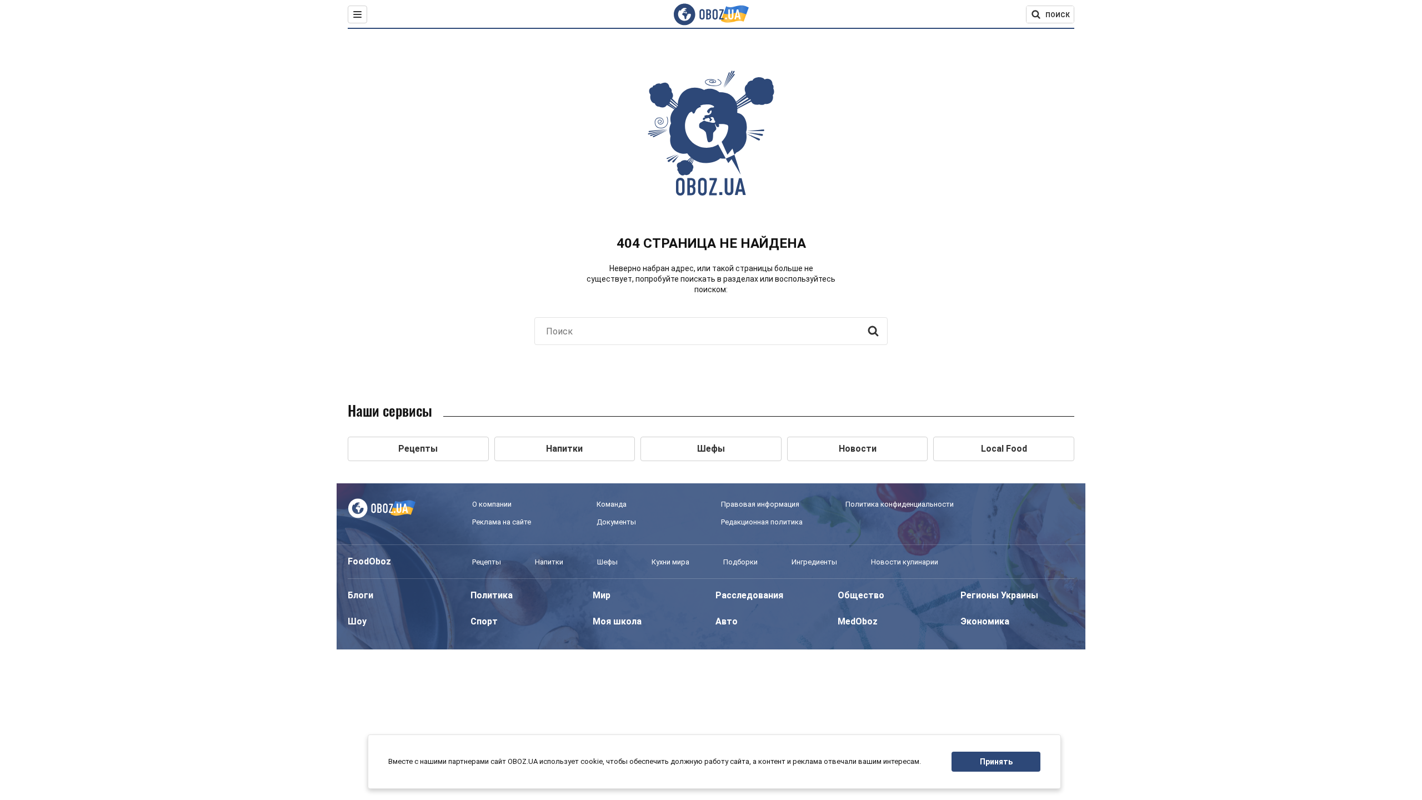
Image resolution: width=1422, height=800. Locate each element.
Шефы (607, 562)
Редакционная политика (762, 522)
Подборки (740, 562)
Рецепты (486, 562)
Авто (726, 621)
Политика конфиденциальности (899, 504)
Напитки (549, 562)
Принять (996, 761)
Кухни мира (670, 562)
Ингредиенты (814, 562)
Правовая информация (760, 504)
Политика (491, 595)
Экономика (984, 621)
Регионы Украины (999, 595)
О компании (492, 504)
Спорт (484, 621)
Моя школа (617, 621)
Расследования (749, 595)
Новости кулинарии (904, 562)
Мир (601, 595)
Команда (612, 504)
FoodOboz (369, 561)
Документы (616, 522)
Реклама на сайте (501, 522)
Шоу (357, 621)
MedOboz (858, 621)
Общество (861, 595)
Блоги (360, 595)
